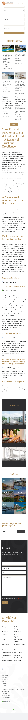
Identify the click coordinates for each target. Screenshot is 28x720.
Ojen (3, 639)
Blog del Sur (5, 691)
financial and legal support (9, 269)
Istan (3, 637)
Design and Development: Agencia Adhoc (13, 689)
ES (19, 3)
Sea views (17, 655)
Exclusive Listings (7, 660)
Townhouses (5, 649)
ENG (22, 3)
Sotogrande (20, 158)
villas (10, 178)
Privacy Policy (6, 695)
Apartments (5, 644)
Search (14, 32)
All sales (4, 685)
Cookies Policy (6, 697)
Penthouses (5, 647)
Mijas (8, 162)
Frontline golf (18, 658)
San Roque (5, 681)
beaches (15, 302)
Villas (15, 649)
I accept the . (13, 598)
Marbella (4, 160)
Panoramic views (6, 658)
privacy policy (13, 598)
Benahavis (5, 634)
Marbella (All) (17, 631)
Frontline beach (6, 655)
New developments (7, 652)
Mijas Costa (17, 637)
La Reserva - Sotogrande (17, 628)
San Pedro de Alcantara (18, 640)
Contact (4, 693)
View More (14, 124)
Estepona (5, 631)
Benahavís (13, 162)
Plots (15, 647)
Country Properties (19, 644)
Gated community (19, 652)
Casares (4, 162)
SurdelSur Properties (9, 208)
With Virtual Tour (18, 660)
